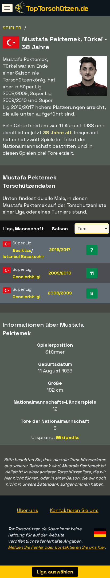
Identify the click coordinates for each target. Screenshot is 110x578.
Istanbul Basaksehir (23, 256)
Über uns (27, 510)
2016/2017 (59, 249)
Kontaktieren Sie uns (74, 510)
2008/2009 (60, 293)
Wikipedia (67, 437)
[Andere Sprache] (99, 531)
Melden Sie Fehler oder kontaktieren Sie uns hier (56, 547)
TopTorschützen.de (57, 8)
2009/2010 (59, 273)
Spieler (12, 28)
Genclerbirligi (26, 277)
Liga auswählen (55, 572)
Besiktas (22, 250)
